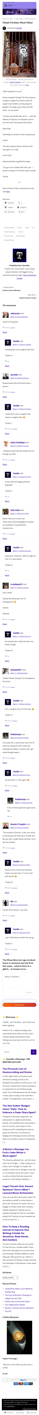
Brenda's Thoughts (18, 824)
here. (27, 85)
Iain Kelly (14, 374)
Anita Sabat (15, 510)
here (8, 191)
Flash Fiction (19, 19)
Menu (10, 5)
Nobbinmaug (16, 734)
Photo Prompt (8, 236)
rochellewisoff (16, 584)
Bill (12, 901)
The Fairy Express (30, 19)
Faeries (19, 228)
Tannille (19, 28)
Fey (33, 228)
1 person (12, 328)
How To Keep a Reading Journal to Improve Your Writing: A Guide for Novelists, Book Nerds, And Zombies (16, 1233)
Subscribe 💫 (19, 1005)
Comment (28, 992)
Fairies (27, 228)
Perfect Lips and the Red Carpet (17, 1301)
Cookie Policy (11, 1406)
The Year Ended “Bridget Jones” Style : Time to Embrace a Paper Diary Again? (19, 1109)
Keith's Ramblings (18, 442)
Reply (5, 332)
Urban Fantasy (20, 236)
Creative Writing (9, 228)
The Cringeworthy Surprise (15, 1304)
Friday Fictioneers (15, 82)
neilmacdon (15, 313)
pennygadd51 (16, 669)
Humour (20, 232)
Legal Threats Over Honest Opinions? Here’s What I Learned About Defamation (18, 1189)
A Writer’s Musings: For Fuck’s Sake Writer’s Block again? (16, 1152)
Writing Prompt (9, 240)
